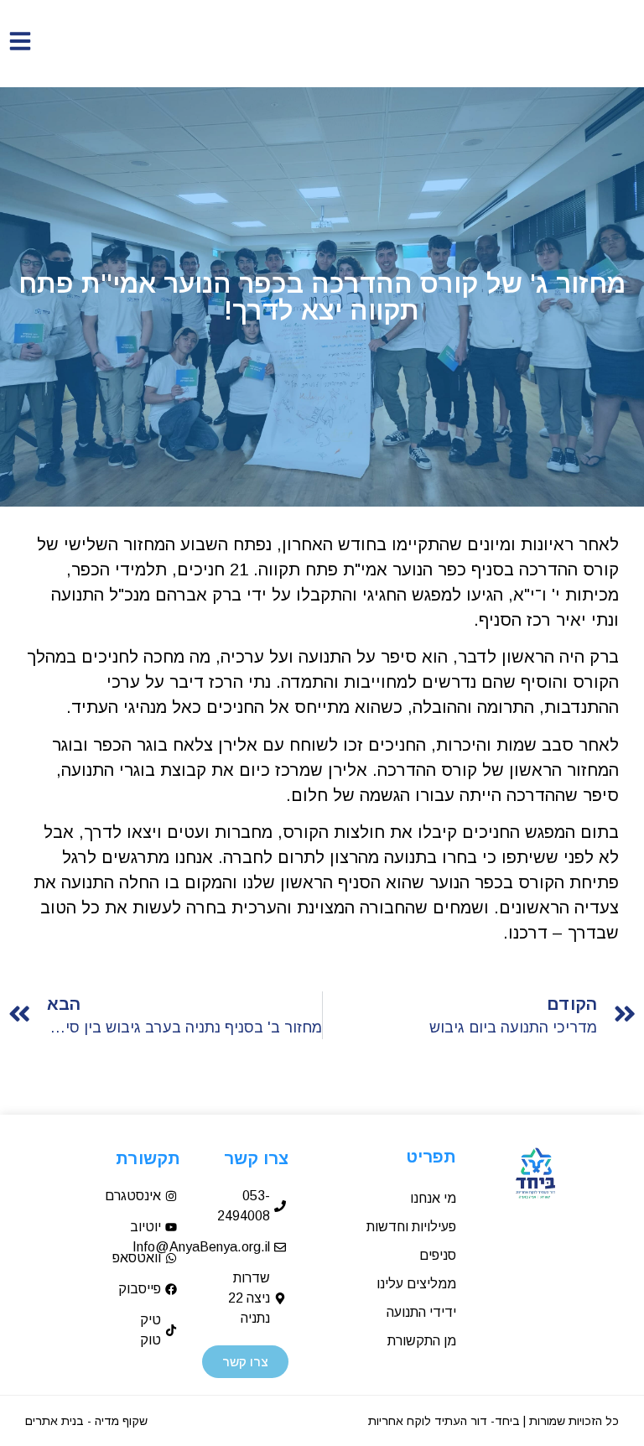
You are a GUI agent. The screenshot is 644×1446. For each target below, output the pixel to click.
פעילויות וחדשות (411, 1227)
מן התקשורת (421, 1341)
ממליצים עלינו (416, 1284)
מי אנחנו (433, 1198)
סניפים (437, 1255)
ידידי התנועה (421, 1312)
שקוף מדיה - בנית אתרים (86, 1421)
